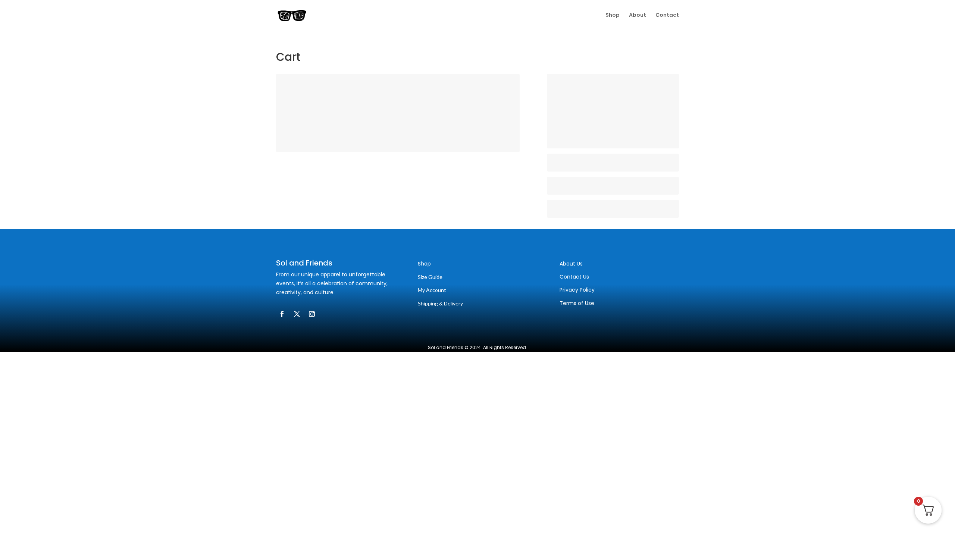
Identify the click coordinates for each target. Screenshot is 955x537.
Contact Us (574, 276)
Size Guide (430, 277)
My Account (432, 290)
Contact (667, 15)
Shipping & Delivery (440, 303)
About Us (571, 263)
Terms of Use (577, 303)
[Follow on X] (297, 314)
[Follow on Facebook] (282, 314)
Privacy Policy (577, 289)
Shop (612, 15)
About (637, 15)
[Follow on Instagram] (312, 314)
